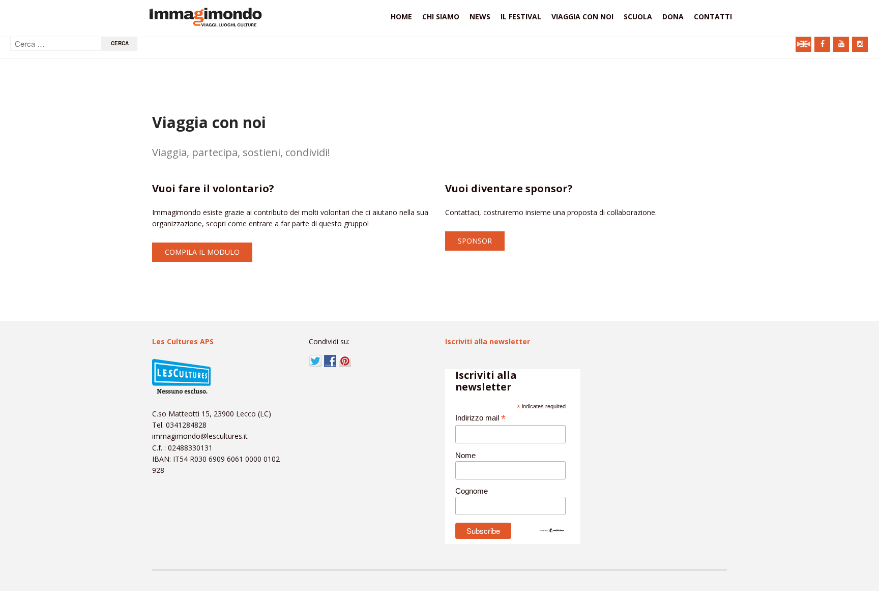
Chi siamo (440, 16)
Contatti (713, 16)
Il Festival (521, 16)
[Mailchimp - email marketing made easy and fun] (552, 530)
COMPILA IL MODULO (202, 252)
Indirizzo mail (480, 418)
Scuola (638, 16)
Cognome (471, 491)
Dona (673, 16)
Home (401, 16)
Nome (465, 455)
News (480, 16)
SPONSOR (475, 241)
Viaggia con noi (582, 16)
